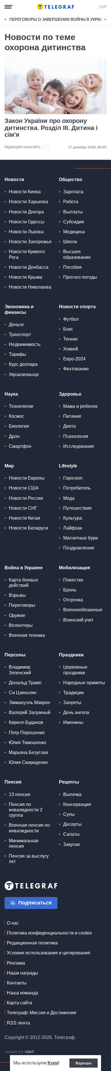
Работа (70, 201)
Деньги (16, 324)
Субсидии (73, 221)
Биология (19, 426)
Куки (53, 1062)
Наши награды (22, 973)
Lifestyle (68, 465)
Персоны (15, 654)
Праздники (71, 654)
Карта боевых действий (23, 583)
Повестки (73, 580)
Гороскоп (73, 478)
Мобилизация (74, 567)
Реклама (16, 963)
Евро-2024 (74, 358)
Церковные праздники (75, 670)
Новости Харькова (28, 201)
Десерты (72, 824)
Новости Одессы (26, 221)
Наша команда (22, 992)
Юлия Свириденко (28, 762)
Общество (70, 179)
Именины (73, 722)
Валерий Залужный (29, 712)
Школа (70, 241)
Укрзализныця (24, 374)
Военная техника (27, 635)
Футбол (71, 319)
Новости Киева (25, 191)
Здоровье (70, 394)
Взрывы (17, 595)
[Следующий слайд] (105, 19)
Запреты (72, 702)
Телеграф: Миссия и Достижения (41, 1012)
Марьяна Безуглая (28, 752)
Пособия (72, 267)
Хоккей (70, 348)
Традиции (73, 692)
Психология (75, 436)
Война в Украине (24, 567)
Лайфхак (72, 528)
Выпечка (72, 794)
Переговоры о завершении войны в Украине (58, 19)
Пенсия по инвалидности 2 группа (25, 810)
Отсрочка (73, 599)
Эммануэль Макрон (29, 702)
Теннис (70, 339)
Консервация (77, 804)
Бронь (69, 589)
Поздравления (78, 547)
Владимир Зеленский (20, 670)
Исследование (78, 446)
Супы (69, 814)
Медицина (74, 231)
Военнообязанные (82, 609)
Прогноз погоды (80, 277)
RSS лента (18, 1022)
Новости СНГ (23, 508)
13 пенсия (19, 794)
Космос (16, 416)
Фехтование (76, 368)
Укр (102, 7)
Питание (72, 416)
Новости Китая (24, 518)
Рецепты (69, 782)
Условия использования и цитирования (48, 952)
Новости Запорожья (30, 241)
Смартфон (20, 446)
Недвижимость (24, 344)
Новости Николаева (30, 287)
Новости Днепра (26, 211)
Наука (11, 394)
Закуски (71, 844)
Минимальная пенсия (23, 843)
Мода (69, 498)
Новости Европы (27, 478)
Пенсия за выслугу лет (29, 859)
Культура (72, 518)
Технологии (21, 406)
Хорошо (83, 1063)
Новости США (24, 488)
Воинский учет (78, 620)
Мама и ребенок (80, 406)
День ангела (76, 712)
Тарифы (17, 354)
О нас (13, 923)
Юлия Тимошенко (27, 742)
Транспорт (20, 334)
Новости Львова (26, 231)
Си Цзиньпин (22, 692)
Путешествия (77, 508)
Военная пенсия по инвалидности (29, 828)
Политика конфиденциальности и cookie (49, 933)
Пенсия (13, 782)
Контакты (16, 982)
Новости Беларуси (28, 528)
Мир (9, 465)
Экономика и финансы (19, 309)
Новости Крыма (25, 277)
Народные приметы (84, 682)
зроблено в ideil (20, 1052)
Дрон (14, 436)
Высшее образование (77, 254)
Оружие (17, 615)
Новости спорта (77, 306)
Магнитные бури (80, 538)
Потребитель (77, 488)
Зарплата (73, 191)
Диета (69, 426)
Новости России (26, 498)
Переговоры (22, 605)
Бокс (68, 329)
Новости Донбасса (28, 267)
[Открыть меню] (8, 7)
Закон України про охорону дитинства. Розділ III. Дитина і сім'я (51, 127)
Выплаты (73, 211)
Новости (14, 179)
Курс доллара (23, 364)
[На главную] (55, 7)
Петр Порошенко (27, 732)
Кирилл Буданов (26, 722)
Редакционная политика (32, 942)
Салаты (71, 834)
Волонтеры (21, 625)
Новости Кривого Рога (27, 254)
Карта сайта (19, 1002)
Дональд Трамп (25, 682)
